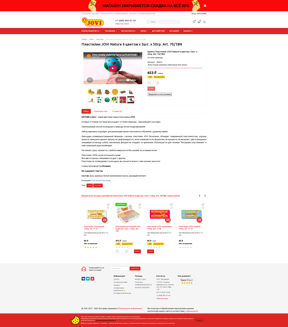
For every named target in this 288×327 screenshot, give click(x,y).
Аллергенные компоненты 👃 (120, 289)
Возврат (117, 285)
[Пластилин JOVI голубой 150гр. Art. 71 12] (191, 214)
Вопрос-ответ (140, 279)
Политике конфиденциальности (105, 320)
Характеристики (100, 111)
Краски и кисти (128, 31)
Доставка (95, 13)
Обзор (86, 111)
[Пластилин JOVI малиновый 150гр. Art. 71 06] (160, 214)
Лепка (143, 31)
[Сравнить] (140, 52)
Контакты (133, 13)
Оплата (116, 279)
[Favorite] (140, 55)
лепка (89, 185)
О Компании (86, 13)
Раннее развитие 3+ (90, 31)
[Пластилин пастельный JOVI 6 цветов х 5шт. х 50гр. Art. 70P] (128, 214)
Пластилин (100, 39)
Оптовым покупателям (146, 13)
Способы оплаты (106, 13)
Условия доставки (120, 282)
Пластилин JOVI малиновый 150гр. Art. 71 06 (159, 228)
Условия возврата (121, 13)
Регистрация (201, 13)
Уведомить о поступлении (159, 94)
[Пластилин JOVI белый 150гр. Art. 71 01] (96, 214)
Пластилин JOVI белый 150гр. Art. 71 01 (94, 228)
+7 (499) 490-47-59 (125, 20)
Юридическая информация (130, 308)
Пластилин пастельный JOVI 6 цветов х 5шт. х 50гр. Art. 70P (128, 229)
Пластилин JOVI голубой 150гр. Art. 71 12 (189, 228)
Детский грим (158, 31)
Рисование (110, 31)
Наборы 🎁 (188, 31)
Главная (84, 39)
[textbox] (163, 22)
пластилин (98, 185)
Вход (194, 13)
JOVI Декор (174, 31)
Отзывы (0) (117, 111)
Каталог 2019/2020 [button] (142, 287)
